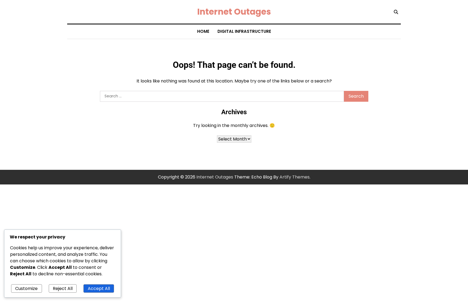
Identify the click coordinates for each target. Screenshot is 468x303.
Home (203, 31)
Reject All (63, 288)
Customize (26, 288)
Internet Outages (234, 12)
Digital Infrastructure (244, 31)
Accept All (99, 288)
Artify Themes (295, 177)
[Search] (396, 12)
